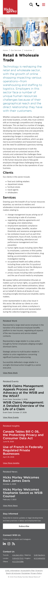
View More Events (11, 417)
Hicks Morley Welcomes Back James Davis (21, 479)
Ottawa (5, 562)
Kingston (27, 558)
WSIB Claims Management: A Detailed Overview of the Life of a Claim (23, 406)
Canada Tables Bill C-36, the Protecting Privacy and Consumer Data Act (23, 435)
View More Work (10, 373)
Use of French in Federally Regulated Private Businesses (23, 450)
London (5, 558)
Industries (28, 50)
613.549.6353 (39, 558)
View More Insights (11, 463)
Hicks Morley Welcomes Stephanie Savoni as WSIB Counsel (23, 493)
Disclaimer (25, 573)
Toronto (6, 555)
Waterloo (27, 555)
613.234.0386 (18, 562)
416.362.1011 (18, 555)
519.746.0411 (39, 555)
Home (5, 50)
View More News (10, 506)
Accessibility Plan (28, 570)
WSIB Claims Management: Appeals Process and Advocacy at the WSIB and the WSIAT (23, 391)
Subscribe (24, 526)
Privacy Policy (36, 573)
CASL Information (12, 570)
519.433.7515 (18, 558)
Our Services (16, 50)
